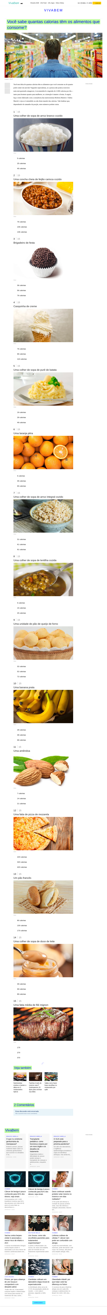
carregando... (39, 1302)
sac (79, 3)
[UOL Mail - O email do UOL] (83, 3)
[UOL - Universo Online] (22, 3)
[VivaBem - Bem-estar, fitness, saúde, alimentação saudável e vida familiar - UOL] (14, 3)
